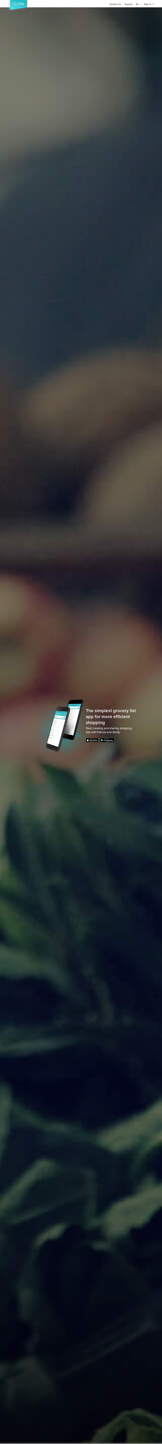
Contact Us (115, 4)
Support (128, 4)
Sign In (148, 4)
